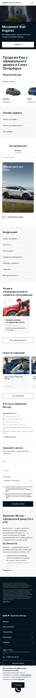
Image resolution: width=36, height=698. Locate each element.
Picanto (6, 99)
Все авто (18, 151)
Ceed (29, 99)
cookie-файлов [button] (25, 675)
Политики (21, 679)
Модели (5, 622)
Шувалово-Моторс (9, 413)
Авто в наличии (8, 627)
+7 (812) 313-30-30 (9, 437)
